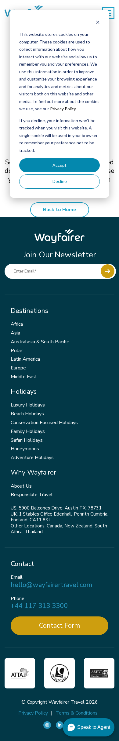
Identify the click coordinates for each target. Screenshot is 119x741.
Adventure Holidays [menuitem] (32, 457)
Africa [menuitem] (17, 324)
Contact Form (59, 625)
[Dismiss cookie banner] (98, 23)
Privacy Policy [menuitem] (33, 713)
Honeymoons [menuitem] (25, 448)
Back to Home (59, 209)
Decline (59, 181)
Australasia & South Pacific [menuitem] (40, 341)
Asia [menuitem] (15, 333)
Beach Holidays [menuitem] (27, 413)
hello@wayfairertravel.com (51, 585)
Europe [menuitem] (18, 368)
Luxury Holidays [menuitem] (28, 405)
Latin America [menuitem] (25, 359)
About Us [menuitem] (21, 486)
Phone (17, 598)
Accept (59, 165)
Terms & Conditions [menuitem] (77, 713)
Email (17, 577)
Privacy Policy (63, 108)
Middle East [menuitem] (24, 376)
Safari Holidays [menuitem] (27, 440)
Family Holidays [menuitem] (28, 431)
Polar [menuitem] (16, 350)
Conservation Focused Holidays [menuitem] (44, 422)
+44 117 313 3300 (39, 606)
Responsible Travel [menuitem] (32, 494)
